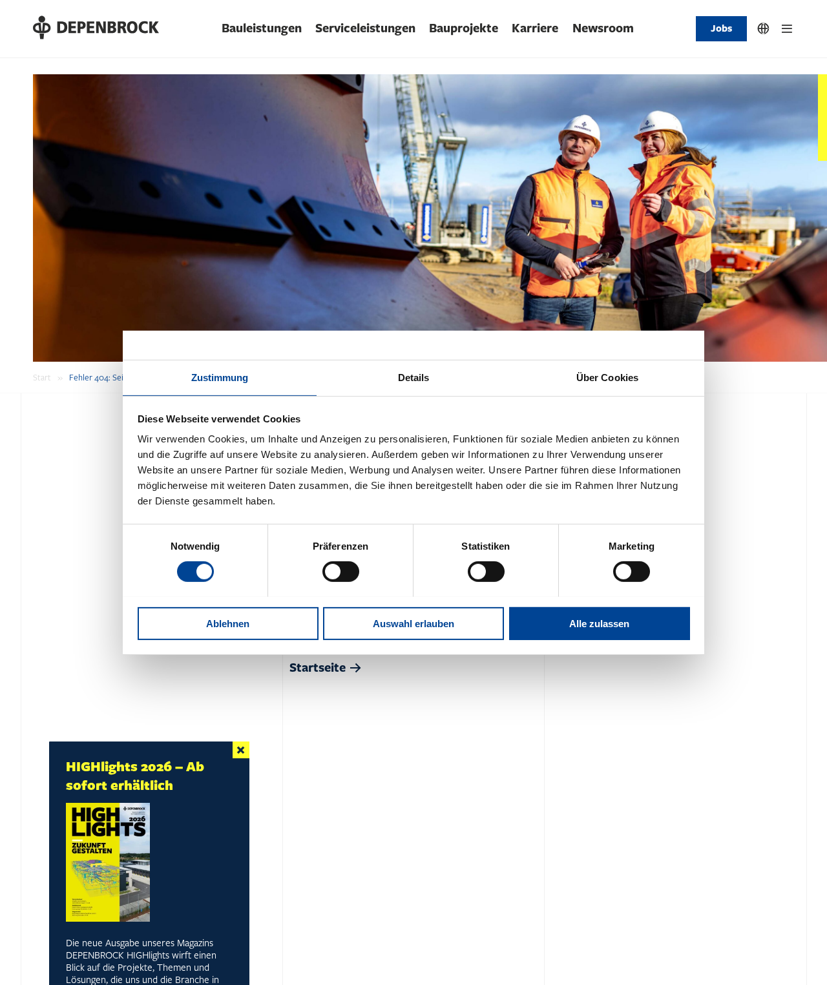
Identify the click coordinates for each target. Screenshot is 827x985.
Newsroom (603, 28)
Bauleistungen (262, 28)
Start (42, 378)
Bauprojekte (463, 28)
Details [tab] (414, 376)
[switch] (340, 571)
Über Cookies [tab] (607, 376)
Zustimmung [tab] (220, 376)
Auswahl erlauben (413, 622)
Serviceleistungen (365, 28)
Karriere (535, 28)
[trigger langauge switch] (764, 28)
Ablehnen (227, 622)
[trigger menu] (787, 28)
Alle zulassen (599, 622)
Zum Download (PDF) (112, 943)
